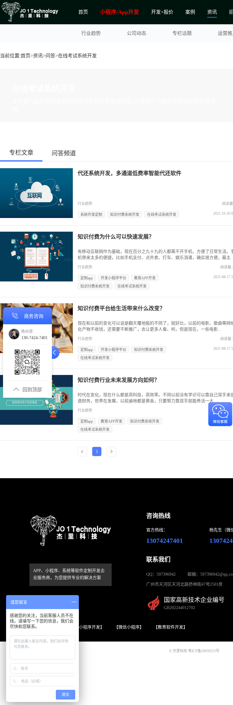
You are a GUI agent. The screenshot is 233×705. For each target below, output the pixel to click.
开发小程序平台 (113, 278)
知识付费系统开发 (124, 215)
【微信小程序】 (129, 627)
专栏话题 (182, 33)
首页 (83, 12)
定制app (86, 278)
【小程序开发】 (89, 627)
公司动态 (136, 33)
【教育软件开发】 (170, 627)
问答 (50, 55)
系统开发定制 (91, 215)
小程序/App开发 (119, 12)
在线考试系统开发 (161, 215)
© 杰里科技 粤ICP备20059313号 (194, 651)
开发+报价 (162, 12)
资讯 (212, 12)
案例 (190, 12)
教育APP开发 (145, 278)
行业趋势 (91, 33)
